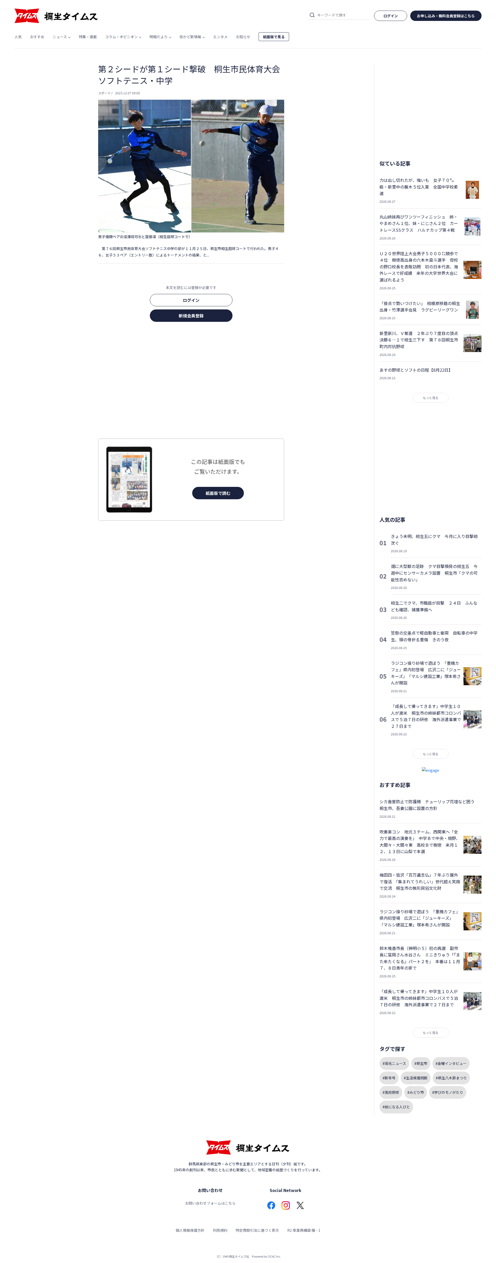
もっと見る (430, 397)
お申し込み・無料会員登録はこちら (446, 15)
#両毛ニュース (394, 1063)
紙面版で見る (274, 36)
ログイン (191, 300)
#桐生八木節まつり (451, 1077)
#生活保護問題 (416, 1077)
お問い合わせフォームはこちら (210, 1203)
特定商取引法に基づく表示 (257, 1230)
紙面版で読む (218, 493)
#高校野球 (391, 1092)
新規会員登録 (191, 316)
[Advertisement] (191, 382)
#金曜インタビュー (451, 1063)
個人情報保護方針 (190, 1230)
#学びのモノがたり (447, 1092)
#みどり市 (415, 1092)
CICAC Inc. (274, 1256)
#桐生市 (420, 1063)
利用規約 (220, 1230)
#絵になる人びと (396, 1106)
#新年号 (389, 1077)
